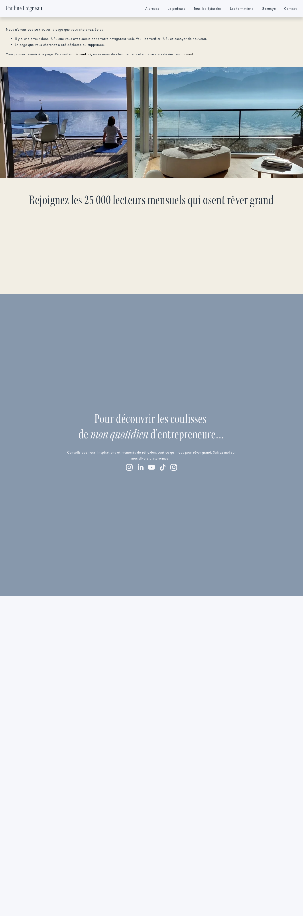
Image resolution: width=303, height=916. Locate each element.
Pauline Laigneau (24, 8)
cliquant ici (82, 54)
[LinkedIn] (140, 467)
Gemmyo (269, 8)
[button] (42, 632)
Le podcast (176, 8)
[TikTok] (162, 467)
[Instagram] (129, 467)
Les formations (241, 8)
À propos (152, 8)
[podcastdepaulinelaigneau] (173, 467)
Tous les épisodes (208, 8)
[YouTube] (151, 467)
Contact (290, 8)
